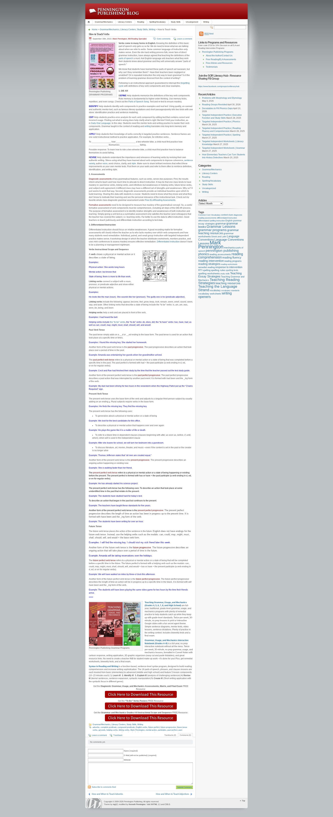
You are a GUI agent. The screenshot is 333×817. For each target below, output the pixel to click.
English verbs (141, 727)
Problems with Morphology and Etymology (222, 98)
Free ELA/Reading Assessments (160, 200)
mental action (151, 730)
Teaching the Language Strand (217, 288)
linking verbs (124, 730)
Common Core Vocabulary (209, 215)
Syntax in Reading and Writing (103, 666)
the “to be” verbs (117, 322)
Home (89, 22)
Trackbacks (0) (170, 735)
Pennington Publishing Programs (217, 52)
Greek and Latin (218, 236)
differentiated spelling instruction (211, 221)
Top (243, 801)
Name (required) (131, 751)
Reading (140, 22)
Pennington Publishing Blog (114, 11)
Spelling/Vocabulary (157, 22)
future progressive (168, 727)
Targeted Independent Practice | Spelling (221, 135)
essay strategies (206, 224)
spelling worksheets (209, 273)
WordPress (94, 803)
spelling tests (232, 270)
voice (105, 163)
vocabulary (215, 290)
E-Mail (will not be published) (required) (140, 755)
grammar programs (212, 230)
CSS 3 (167, 804)
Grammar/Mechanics (104, 22)
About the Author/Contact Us (219, 55)
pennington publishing (222, 250)
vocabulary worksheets (209, 294)
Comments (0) (185, 735)
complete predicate (109, 727)
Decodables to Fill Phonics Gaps (217, 108)
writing (147, 126)
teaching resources (228, 283)
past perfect (172, 730)
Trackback (117, 735)
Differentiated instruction (168, 241)
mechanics (230, 247)
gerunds (102, 730)
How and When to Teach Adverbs (107, 794)
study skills (225, 274)
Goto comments (163, 39)
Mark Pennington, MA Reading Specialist (130, 39)
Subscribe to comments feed (104, 787)
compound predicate (126, 727)
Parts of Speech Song (138, 101)
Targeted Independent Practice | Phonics (221, 121)
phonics (203, 254)
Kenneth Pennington (137, 804)
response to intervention (228, 267)
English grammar (233, 221)
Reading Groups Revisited (214, 104)
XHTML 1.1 (155, 804)
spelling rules (218, 270)
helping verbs (112, 730)
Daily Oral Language (101, 123)
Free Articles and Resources (219, 63)
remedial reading (206, 267)
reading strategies (209, 263)
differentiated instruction (227, 218)
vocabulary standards (230, 290)
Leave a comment (184, 39)
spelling (206, 270)
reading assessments (220, 254)
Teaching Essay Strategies (220, 275)
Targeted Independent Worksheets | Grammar (223, 148)
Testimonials (212, 67)
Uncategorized (192, 22)
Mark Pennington (137, 730)
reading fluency (231, 257)
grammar (220, 223)
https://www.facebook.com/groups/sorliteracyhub (218, 86)
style (134, 163)
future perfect (154, 727)
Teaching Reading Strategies (219, 281)
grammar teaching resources (218, 231)
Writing (206, 22)
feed (209, 33)
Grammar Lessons (221, 226)
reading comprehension (220, 255)
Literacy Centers (125, 22)
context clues (227, 215)
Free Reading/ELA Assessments (221, 59)
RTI (200, 270)
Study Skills (176, 22)
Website (127, 760)
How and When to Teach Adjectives (172, 794)
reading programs (233, 261)
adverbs (96, 727)
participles (162, 730)
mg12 (115, 804)
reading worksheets (229, 264)
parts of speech (126, 58)
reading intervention (211, 260)
